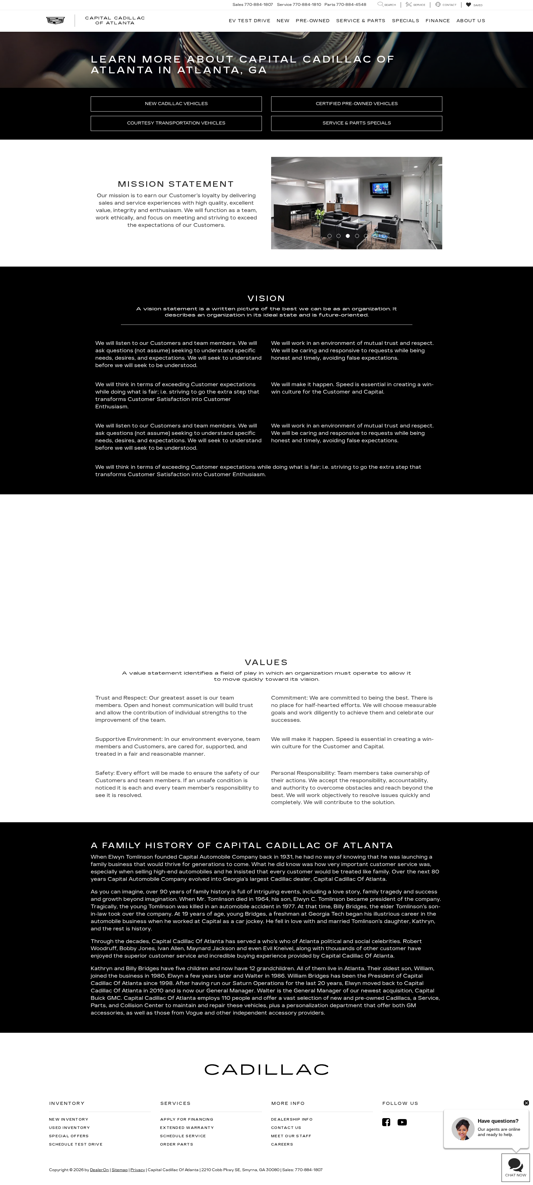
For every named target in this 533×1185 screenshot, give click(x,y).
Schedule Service (183, 1136)
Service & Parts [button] (361, 20)
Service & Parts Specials (357, 123)
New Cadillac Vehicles (176, 103)
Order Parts (176, 1144)
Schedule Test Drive (76, 1144)
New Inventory (69, 1120)
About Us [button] (471, 20)
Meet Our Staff (291, 1136)
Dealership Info (292, 1120)
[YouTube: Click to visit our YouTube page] (405, 1122)
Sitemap (120, 1170)
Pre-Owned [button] (313, 20)
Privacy (137, 1170)
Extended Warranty (187, 1128)
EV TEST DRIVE (250, 20)
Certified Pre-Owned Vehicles (357, 103)
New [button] (283, 20)
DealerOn (99, 1170)
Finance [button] (438, 20)
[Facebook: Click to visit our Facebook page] (389, 1122)
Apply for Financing (186, 1120)
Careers (282, 1144)
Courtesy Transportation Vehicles (176, 123)
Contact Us (286, 1128)
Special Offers (69, 1136)
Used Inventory (69, 1128)
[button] (284, 203)
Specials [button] (405, 20)
